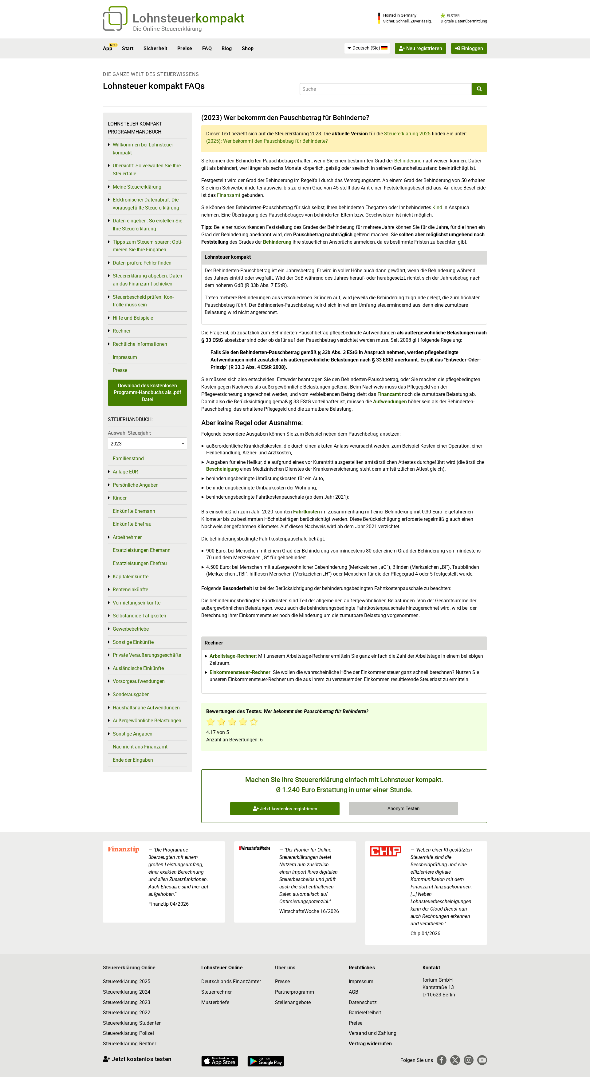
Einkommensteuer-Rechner (240, 672)
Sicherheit (155, 48)
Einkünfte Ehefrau (132, 524)
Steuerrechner (216, 992)
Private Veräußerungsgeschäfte (147, 655)
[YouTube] (482, 1060)
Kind (437, 207)
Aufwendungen (390, 402)
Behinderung (408, 161)
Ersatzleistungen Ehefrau (140, 563)
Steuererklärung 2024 (126, 992)
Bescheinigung (223, 469)
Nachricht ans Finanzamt (140, 747)
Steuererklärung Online (129, 968)
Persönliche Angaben (136, 485)
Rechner (121, 331)
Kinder (120, 498)
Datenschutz (363, 1002)
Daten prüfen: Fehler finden (142, 263)
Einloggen (471, 48)
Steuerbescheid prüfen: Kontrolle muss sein (143, 301)
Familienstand (128, 458)
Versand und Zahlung (372, 1033)
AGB (353, 992)
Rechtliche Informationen (140, 344)
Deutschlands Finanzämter (231, 981)
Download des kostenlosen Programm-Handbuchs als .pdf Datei (147, 392)
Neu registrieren (423, 48)
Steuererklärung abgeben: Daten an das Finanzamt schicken (147, 280)
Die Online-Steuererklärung (167, 28)
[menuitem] (367, 48)
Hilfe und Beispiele (133, 318)
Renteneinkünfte (130, 589)
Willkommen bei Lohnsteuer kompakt (143, 149)
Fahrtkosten (306, 512)
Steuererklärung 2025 (407, 134)
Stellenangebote (293, 1002)
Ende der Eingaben (133, 760)
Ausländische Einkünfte (138, 668)
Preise (184, 48)
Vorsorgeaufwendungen (139, 681)
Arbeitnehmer (127, 537)
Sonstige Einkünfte (133, 642)
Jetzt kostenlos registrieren (288, 809)
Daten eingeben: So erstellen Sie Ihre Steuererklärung (147, 225)
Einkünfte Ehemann (134, 511)
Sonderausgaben (131, 694)
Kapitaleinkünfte (130, 577)
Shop (248, 48)
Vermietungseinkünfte (136, 603)
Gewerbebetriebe (131, 629)
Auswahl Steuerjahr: (129, 433)
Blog (227, 48)
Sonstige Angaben (132, 734)
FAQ (207, 48)
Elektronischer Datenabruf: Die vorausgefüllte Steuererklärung (146, 204)
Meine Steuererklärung (137, 187)
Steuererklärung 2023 (126, 1002)
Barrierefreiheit (365, 1012)
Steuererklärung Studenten (132, 1023)
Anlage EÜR (125, 472)
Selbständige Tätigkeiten (139, 616)
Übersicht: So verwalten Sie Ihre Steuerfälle (147, 170)
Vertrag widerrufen (370, 1044)
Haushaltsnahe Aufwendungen (146, 708)
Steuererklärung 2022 (126, 1012)
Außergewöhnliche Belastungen (147, 721)
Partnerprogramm (294, 992)
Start (127, 48)
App (107, 48)
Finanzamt (228, 195)
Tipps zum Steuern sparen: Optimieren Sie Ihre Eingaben (147, 246)
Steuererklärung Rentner (129, 1044)
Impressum (125, 357)
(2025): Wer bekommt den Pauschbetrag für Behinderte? (267, 141)
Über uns (285, 968)
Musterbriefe (215, 1002)
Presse (120, 370)
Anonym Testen (403, 808)
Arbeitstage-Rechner (233, 656)
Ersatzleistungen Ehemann (142, 550)
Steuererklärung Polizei (128, 1033)
